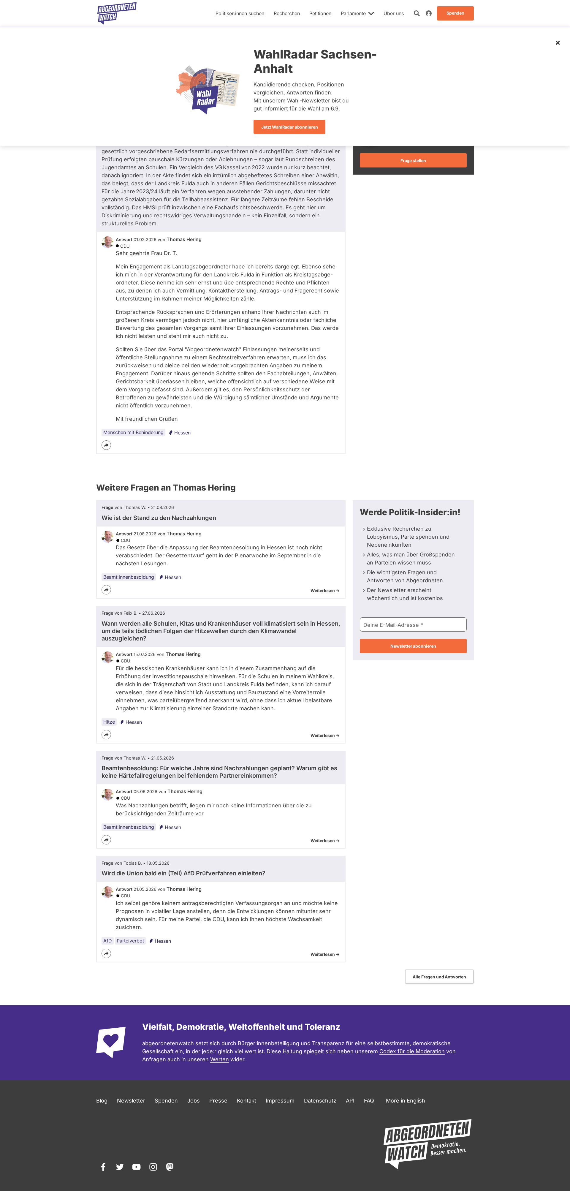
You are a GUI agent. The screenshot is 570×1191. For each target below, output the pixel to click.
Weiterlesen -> (325, 590)
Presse (218, 1100)
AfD (107, 941)
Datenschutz (320, 1100)
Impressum (280, 1100)
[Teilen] (106, 445)
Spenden (166, 1100)
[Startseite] (117, 13)
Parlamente (353, 13)
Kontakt (246, 1100)
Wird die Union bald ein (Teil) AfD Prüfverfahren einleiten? (183, 873)
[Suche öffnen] (416, 13)
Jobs (193, 1100)
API (350, 1100)
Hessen (182, 433)
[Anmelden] (428, 13)
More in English (405, 1100)
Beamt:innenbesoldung (128, 577)
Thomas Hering (184, 239)
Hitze (109, 722)
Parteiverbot (130, 941)
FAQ (369, 1100)
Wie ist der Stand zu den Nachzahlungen (159, 517)
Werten (219, 1059)
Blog (101, 1100)
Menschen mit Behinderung (133, 432)
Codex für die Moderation (412, 1051)
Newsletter (131, 1100)
